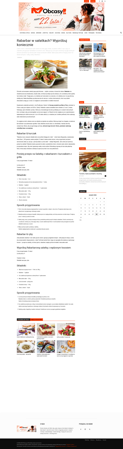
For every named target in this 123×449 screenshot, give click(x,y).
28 (96, 214)
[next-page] (20, 359)
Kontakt (104, 440)
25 (85, 214)
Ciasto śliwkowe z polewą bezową (25, 337)
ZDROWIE (38, 33)
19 (89, 211)
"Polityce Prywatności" (72, 446)
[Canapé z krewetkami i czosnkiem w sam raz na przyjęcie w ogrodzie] (66, 346)
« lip (80, 220)
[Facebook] (99, 1)
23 (104, 211)
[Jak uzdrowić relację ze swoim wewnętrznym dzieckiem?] (85, 47)
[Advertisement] (92, 87)
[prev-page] (18, 359)
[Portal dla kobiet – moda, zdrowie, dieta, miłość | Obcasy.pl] (61, 16)
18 (85, 211)
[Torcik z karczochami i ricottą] (92, 162)
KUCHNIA (57, 33)
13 (93, 208)
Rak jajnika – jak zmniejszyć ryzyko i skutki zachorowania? (99, 70)
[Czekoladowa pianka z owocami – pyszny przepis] (46, 329)
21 (96, 211)
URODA (33, 33)
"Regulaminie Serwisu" (60, 446)
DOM (86, 33)
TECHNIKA (98, 33)
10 (81, 208)
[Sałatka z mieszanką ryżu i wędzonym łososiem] (46, 346)
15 (100, 208)
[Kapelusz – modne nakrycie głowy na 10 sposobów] (100, 110)
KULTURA (68, 33)
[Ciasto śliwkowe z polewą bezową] (26, 329)
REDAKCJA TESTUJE (78, 33)
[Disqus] (46, 386)
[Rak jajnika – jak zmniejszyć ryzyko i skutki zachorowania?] (100, 63)
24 (81, 214)
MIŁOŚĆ (51, 33)
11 (85, 208)
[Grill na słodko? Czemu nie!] (66, 329)
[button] (121, 33)
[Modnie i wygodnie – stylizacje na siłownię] (85, 110)
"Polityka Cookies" (70, 444)
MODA (63, 33)
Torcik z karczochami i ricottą (90, 174)
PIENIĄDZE (91, 33)
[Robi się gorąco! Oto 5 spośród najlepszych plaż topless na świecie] (100, 47)
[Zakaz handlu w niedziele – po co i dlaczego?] (85, 63)
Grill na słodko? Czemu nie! (63, 337)
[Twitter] (105, 1)
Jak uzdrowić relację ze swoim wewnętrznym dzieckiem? (85, 55)
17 (81, 211)
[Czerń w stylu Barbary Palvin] (85, 125)
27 (93, 214)
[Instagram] (102, 1)
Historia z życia (25, 33)
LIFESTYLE (45, 33)
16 (104, 208)
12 (89, 208)
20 (93, 211)
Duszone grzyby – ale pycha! (24, 354)
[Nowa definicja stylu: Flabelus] (100, 125)
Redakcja (87, 440)
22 (100, 211)
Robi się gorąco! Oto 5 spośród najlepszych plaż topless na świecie (99, 55)
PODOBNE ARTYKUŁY (23, 319)
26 (89, 214)
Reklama (92, 440)
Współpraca (98, 440)
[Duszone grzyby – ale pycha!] (26, 346)
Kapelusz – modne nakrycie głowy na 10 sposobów (99, 117)
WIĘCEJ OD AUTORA (36, 319)
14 (96, 208)
